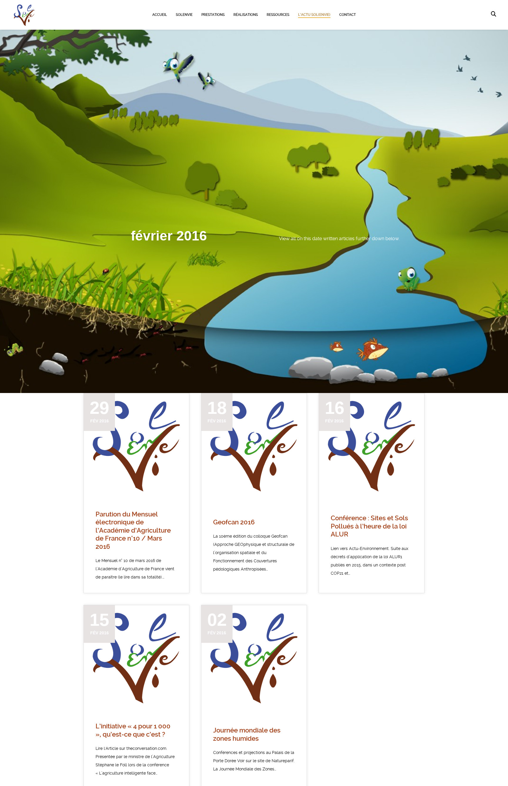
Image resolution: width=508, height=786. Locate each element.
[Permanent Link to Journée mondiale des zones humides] (254, 657)
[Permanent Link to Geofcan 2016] (254, 446)
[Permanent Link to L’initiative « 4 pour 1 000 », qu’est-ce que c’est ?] (136, 657)
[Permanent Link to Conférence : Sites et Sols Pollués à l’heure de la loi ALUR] (371, 446)
